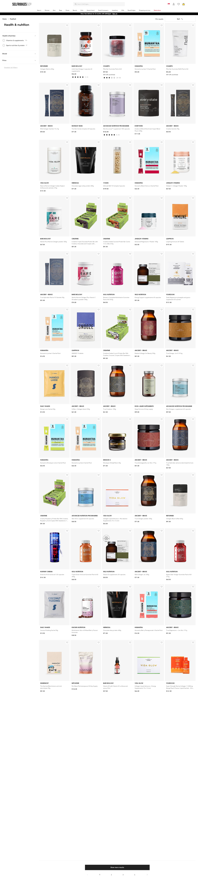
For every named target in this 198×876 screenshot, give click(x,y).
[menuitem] (39, 10)
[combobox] (100, 4)
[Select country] (169, 4)
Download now (111, 14)
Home (4, 19)
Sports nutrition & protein (16, 45)
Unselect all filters (10, 67)
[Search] (75, 4)
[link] (54, 69)
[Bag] (184, 4)
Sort (178, 19)
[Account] (174, 4)
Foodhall (13, 19)
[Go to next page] (147, 874)
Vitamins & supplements (16, 40)
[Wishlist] (179, 4)
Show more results (117, 867)
